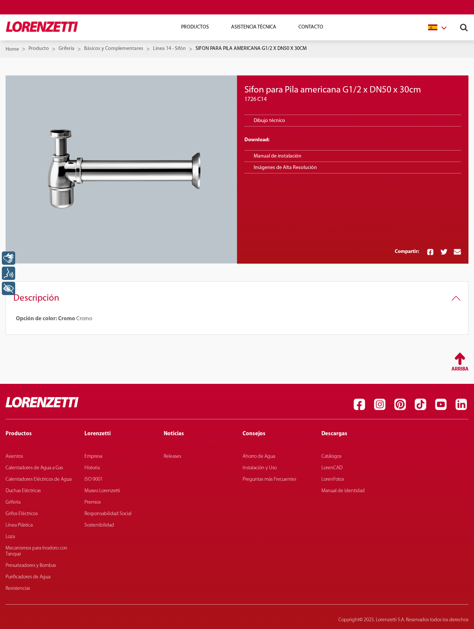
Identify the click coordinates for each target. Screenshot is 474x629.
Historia (92, 468)
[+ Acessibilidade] (8, 288)
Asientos (14, 456)
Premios (92, 502)
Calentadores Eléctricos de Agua (38, 479)
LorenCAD (332, 468)
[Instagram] (379, 404)
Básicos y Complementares (113, 48)
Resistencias (18, 588)
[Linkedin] (461, 404)
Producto (39, 48)
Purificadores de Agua (28, 577)
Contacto (310, 27)
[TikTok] (420, 404)
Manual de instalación (277, 156)
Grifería (66, 48)
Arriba (459, 369)
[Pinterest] (400, 404)
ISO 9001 (93, 479)
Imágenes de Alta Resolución (285, 167)
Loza (10, 537)
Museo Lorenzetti (102, 491)
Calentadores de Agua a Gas (34, 468)
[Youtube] (440, 404)
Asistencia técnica (253, 27)
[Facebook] (359, 404)
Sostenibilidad (99, 525)
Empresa (93, 456)
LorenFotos (332, 479)
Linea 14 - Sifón (169, 48)
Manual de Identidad (343, 491)
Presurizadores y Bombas (31, 565)
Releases (172, 456)
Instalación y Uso (260, 468)
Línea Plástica (19, 525)
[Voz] (8, 273)
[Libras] (8, 258)
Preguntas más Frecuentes (269, 479)
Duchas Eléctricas (23, 491)
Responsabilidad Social (107, 514)
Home (12, 49)
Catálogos (331, 456)
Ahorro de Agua (259, 456)
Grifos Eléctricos (22, 514)
